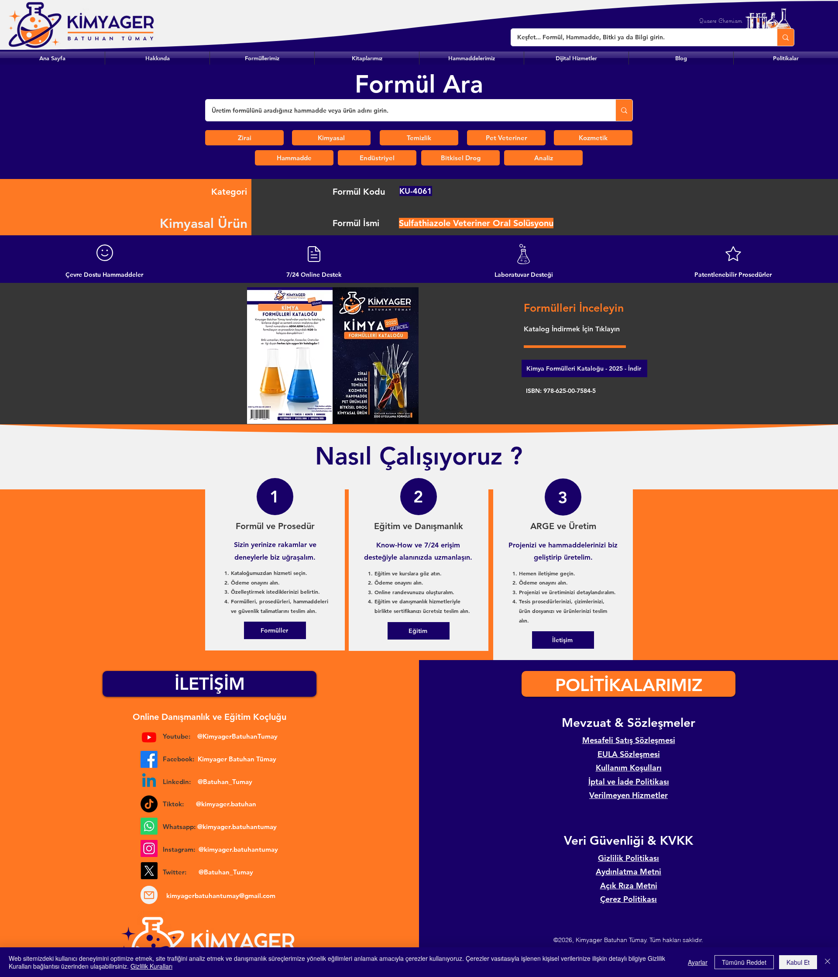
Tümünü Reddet (744, 962)
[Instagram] (149, 848)
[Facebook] (149, 759)
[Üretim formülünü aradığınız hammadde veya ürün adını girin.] (623, 110)
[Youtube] (149, 737)
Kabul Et (798, 962)
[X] (149, 870)
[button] (262, 58)
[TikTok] (149, 803)
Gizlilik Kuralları (151, 966)
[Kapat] (827, 962)
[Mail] (149, 895)
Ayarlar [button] (697, 962)
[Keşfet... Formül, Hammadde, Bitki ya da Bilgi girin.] (785, 37)
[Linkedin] (149, 781)
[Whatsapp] (149, 826)
